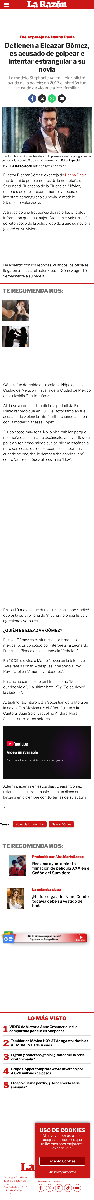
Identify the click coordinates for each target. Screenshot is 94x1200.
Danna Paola (75, 175)
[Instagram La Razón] (59, 1188)
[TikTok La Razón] (68, 1188)
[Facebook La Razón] (32, 98)
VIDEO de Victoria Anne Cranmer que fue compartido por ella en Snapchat (43, 1029)
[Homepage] (47, 4)
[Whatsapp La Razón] (52, 98)
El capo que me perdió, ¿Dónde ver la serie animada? (45, 1085)
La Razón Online (24, 166)
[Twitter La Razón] (42, 98)
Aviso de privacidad (62, 1172)
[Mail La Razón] (62, 98)
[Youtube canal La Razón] (77, 1188)
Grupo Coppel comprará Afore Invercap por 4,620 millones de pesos (47, 1071)
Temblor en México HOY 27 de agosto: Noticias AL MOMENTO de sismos (49, 1043)
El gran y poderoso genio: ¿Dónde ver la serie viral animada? (48, 1057)
